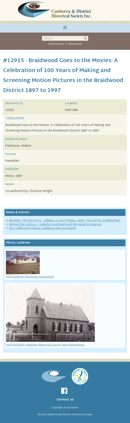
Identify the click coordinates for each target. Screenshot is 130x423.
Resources (75, 44)
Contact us (65, 399)
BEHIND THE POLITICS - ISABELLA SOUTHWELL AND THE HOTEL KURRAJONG (64, 220)
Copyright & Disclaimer (65, 407)
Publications (56, 44)
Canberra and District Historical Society (69, 414)
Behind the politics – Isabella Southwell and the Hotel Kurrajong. (55, 224)
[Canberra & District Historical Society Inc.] (55, 10)
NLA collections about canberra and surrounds (42, 228)
